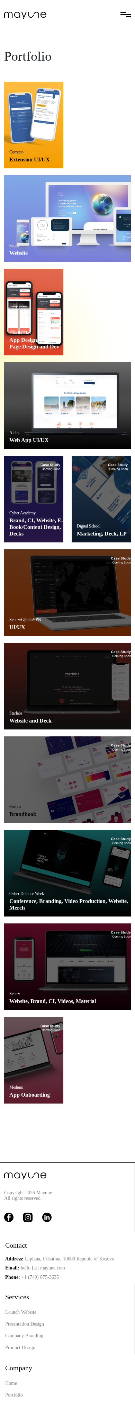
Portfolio (14, 1395)
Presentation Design (24, 1324)
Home (11, 1383)
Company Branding (24, 1335)
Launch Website (20, 1312)
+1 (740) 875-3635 (40, 1277)
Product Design (20, 1347)
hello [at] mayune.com (43, 1267)
